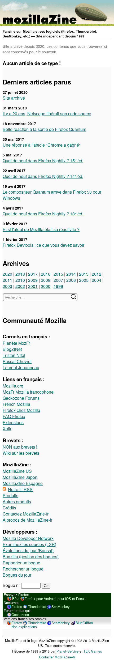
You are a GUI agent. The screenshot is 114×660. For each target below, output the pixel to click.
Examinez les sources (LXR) (29, 544)
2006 (71, 280)
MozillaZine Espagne (23, 483)
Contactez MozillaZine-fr (26, 514)
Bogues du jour (17, 575)
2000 (45, 286)
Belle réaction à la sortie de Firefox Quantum (44, 129)
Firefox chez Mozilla (21, 410)
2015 (58, 274)
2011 (7, 280)
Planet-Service (67, 651)
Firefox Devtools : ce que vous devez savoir (43, 245)
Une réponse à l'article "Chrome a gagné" (42, 145)
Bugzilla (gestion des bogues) (31, 556)
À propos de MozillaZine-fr (27, 520)
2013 (84, 274)
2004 (96, 280)
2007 (58, 280)
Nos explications (24, 627)
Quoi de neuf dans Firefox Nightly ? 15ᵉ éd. (43, 160)
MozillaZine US (17, 471)
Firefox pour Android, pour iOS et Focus (55, 599)
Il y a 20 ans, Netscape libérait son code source (47, 113)
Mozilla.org (13, 386)
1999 (58, 286)
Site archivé (14, 98)
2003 (7, 286)
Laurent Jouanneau (21, 367)
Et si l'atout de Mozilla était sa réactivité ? (41, 229)
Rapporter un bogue (21, 563)
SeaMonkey (60, 607)
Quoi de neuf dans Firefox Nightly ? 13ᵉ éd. (43, 214)
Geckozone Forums (21, 398)
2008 (45, 280)
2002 (20, 286)
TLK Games (93, 651)
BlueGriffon (84, 623)
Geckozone (20, 615)
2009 (33, 280)
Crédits (9, 508)
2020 (7, 274)
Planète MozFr (16, 343)
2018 (20, 274)
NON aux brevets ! (20, 447)
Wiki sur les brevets (21, 453)
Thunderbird (37, 607)
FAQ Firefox (14, 416)
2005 (84, 280)
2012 (96, 274)
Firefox (16, 607)
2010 (20, 280)
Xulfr (7, 428)
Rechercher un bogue (23, 569)
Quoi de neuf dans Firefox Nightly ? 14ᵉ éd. (43, 176)
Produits (10, 495)
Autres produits (17, 502)
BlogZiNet (12, 349)
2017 (33, 274)
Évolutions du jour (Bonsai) (28, 550)
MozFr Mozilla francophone (28, 392)
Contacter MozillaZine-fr (57, 656)
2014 (71, 274)
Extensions (13, 422)
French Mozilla (16, 404)
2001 (33, 286)
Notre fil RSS (20, 489)
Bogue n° (12, 585)
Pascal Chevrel (17, 361)
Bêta (15, 599)
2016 (45, 274)
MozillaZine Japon (20, 477)
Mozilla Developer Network (28, 538)
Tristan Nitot (14, 355)
